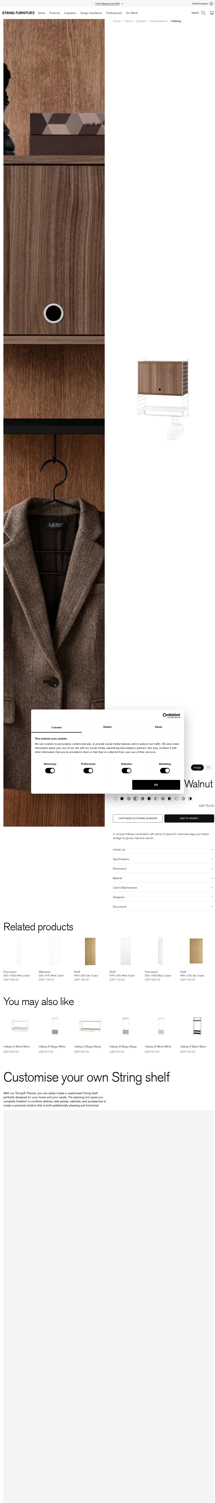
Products (54, 13)
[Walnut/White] (135, 798)
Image (197, 767)
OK (156, 784)
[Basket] (212, 13)
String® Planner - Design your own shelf (108, 2)
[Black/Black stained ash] (122, 798)
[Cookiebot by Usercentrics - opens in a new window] (165, 715)
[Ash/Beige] (183, 798)
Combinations (158, 21)
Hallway (176, 21)
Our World (132, 13)
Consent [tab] (56, 727)
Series (41, 13)
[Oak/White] (156, 798)
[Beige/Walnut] (142, 798)
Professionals (114, 13)
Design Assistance (91, 13)
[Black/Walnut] (149, 798)
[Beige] (128, 798)
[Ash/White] (176, 798)
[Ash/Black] (190, 798)
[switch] (88, 770)
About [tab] (158, 726)
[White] (115, 798)
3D (208, 767)
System (141, 21)
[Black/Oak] (169, 798)
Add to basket (189, 818)
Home (117, 21)
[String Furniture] (18, 13)
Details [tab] (107, 726)
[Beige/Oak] (162, 798)
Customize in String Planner (137, 818)
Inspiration (70, 13)
